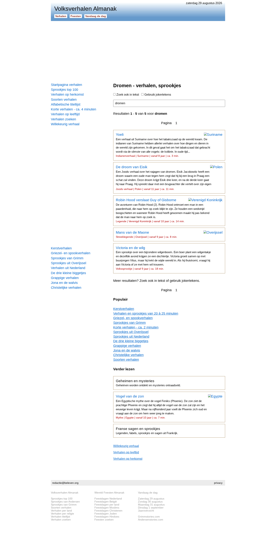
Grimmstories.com (149, 516)
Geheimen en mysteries (148, 383)
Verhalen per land (61, 510)
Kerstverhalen (61, 248)
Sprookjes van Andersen (65, 501)
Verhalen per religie (62, 513)
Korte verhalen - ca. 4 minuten (73, 109)
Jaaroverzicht (146, 510)
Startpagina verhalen (66, 85)
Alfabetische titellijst (65, 104)
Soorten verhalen (64, 99)
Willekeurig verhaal (65, 124)
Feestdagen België (105, 501)
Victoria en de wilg (163, 258)
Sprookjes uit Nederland (131, 336)
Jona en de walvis (64, 283)
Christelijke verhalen (66, 288)
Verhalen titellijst (60, 516)
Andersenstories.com (150, 519)
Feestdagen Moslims (106, 507)
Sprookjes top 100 (64, 90)
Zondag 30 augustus (150, 501)
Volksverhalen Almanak (64, 492)
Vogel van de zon (161, 406)
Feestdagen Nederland (108, 498)
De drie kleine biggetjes (68, 273)
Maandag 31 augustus (151, 504)
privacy (218, 482)
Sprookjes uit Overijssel (68, 263)
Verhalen (60, 16)
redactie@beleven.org (65, 482)
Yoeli (163, 145)
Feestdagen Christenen (108, 510)
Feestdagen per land (106, 504)
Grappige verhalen (65, 278)
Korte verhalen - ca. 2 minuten (135, 327)
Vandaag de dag (95, 16)
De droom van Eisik (163, 177)
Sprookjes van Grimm (67, 258)
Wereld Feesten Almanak (109, 492)
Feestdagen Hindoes (106, 516)
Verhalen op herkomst (67, 94)
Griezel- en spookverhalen (70, 253)
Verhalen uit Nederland (68, 268)
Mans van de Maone (146, 234)
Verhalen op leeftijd (65, 114)
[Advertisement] (138, 50)
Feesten (76, 16)
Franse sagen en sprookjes (147, 431)
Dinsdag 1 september (151, 507)
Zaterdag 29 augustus (151, 498)
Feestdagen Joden (105, 513)
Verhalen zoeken (63, 119)
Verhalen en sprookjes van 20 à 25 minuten (145, 313)
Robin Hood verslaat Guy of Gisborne (162, 210)
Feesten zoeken (104, 519)
